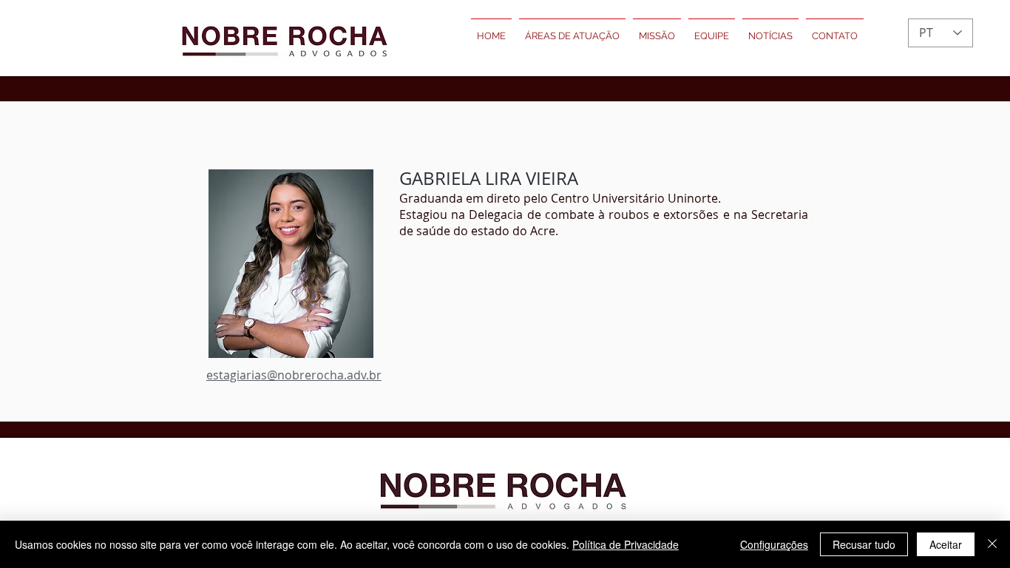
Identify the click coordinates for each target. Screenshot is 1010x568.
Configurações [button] (774, 544)
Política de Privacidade (625, 544)
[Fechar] (992, 544)
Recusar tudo (864, 544)
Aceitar (945, 544)
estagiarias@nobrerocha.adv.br (294, 375)
